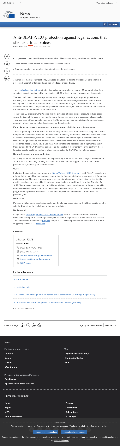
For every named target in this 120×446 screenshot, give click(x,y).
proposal (46, 220)
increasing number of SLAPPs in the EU (44, 214)
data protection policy (88, 437)
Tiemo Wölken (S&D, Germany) (66, 173)
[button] (113, 24)
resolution (40, 223)
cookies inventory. (61, 441)
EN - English (8, 3)
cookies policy (108, 437)
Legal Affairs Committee (29, 90)
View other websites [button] (104, 3)
